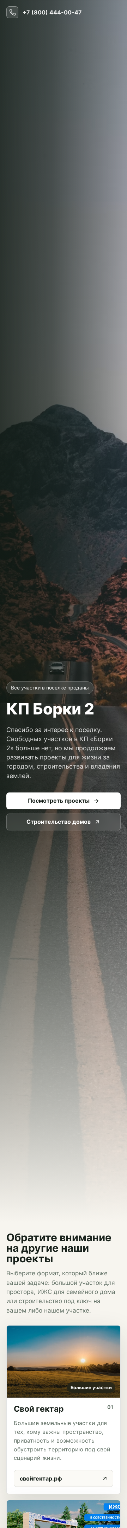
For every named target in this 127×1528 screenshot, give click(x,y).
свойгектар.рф (41, 1478)
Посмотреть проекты (59, 800)
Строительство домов (58, 821)
